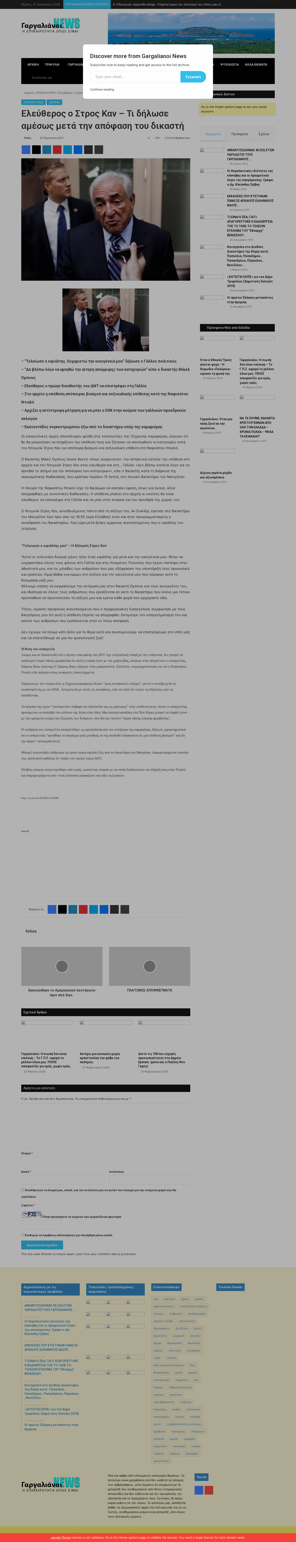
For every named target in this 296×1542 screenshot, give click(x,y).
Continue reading (102, 89)
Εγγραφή (193, 77)
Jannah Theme (61, 1537)
